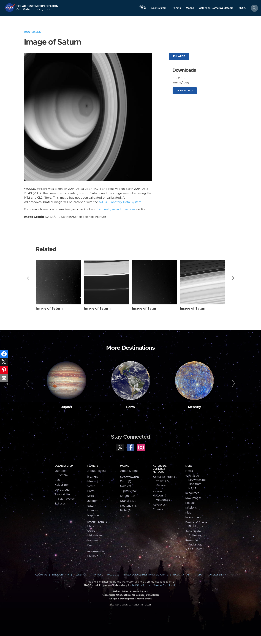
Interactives (193, 517)
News (189, 471)
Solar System (64, 466)
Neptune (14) (128, 505)
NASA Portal (181, 575)
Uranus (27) (128, 500)
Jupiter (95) (128, 491)
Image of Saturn (49, 308)
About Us (41, 575)
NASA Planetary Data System (120, 202)
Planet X (93, 555)
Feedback (80, 575)
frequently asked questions (116, 209)
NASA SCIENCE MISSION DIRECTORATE (146, 575)
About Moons (129, 471)
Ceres (91, 530)
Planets (92, 466)
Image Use (113, 575)
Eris (89, 545)
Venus (91, 486)
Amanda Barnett (139, 591)
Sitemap (199, 575)
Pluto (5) (126, 510)
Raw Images (32, 32)
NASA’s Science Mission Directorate (154, 585)
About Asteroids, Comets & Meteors (164, 481)
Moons (124, 466)
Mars (90, 496)
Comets (158, 509)
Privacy (97, 575)
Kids (188, 512)
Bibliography (60, 575)
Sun (57, 480)
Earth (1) (125, 481)
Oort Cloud (62, 489)
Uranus (92, 510)
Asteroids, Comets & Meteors (160, 469)
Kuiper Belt (62, 484)
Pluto (90, 525)
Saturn (91, 505)
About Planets (96, 471)
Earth (130, 407)
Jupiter (66, 407)
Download (185, 90)
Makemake (94, 535)
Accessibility (217, 575)
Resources (192, 493)
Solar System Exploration (37, 5)
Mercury (194, 407)
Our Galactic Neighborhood (37, 10)
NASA (10, 7)
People (190, 502)
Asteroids (159, 504)
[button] (242, 8)
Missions (191, 507)
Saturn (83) (127, 496)
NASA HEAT (193, 549)
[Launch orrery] (142, 9)
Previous (27, 278)
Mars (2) (125, 486)
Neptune (93, 515)
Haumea (92, 540)
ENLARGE (179, 56)
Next (233, 278)
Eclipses (60, 503)
